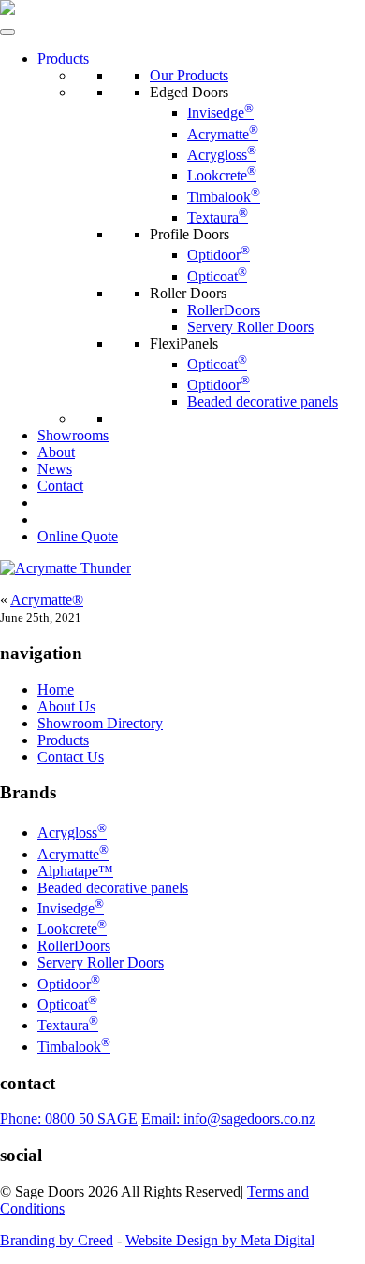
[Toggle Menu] (7, 32)
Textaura (217, 217)
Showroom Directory (100, 723)
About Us (66, 706)
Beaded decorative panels (262, 401)
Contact (60, 486)
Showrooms (73, 435)
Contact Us (70, 757)
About (56, 452)
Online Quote (77, 536)
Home (55, 689)
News (54, 469)
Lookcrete (221, 175)
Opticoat (217, 276)
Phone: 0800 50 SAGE (69, 1119)
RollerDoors (223, 310)
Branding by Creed (56, 1240)
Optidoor (218, 255)
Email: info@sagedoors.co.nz (228, 1119)
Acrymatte (222, 134)
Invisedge (220, 113)
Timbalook (223, 197)
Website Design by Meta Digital (219, 1240)
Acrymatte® (46, 600)
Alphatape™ (75, 871)
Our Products (189, 75)
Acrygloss (221, 155)
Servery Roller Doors (250, 327)
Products (63, 58)
